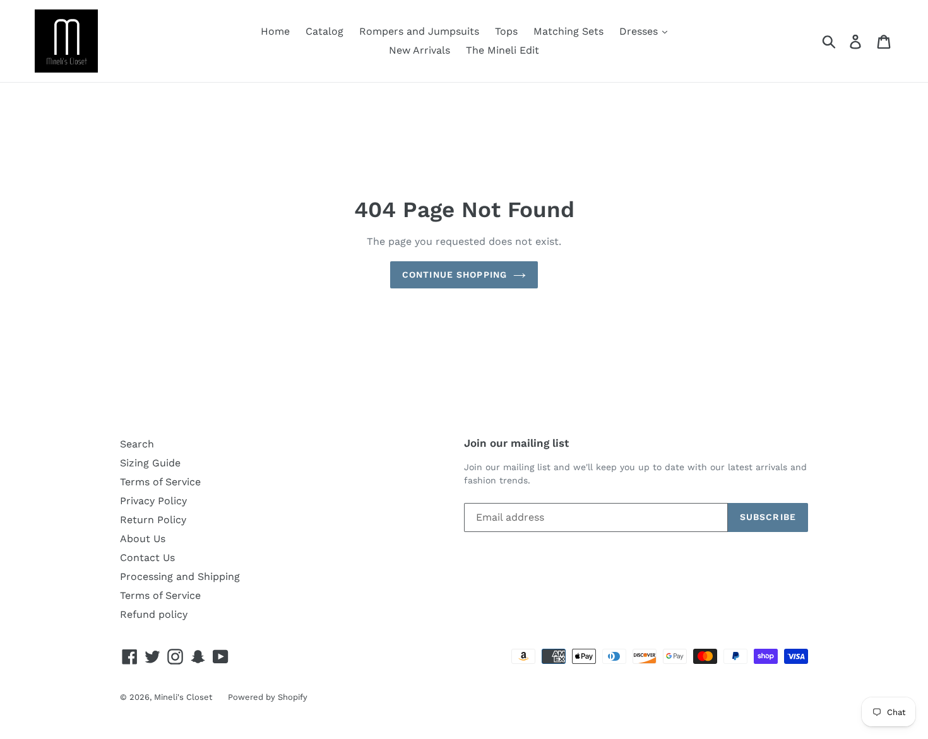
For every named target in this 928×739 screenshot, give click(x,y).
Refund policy (153, 614)
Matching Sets (568, 31)
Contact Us (147, 558)
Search (137, 444)
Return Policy (153, 520)
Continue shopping (454, 274)
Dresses (640, 31)
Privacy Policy (153, 501)
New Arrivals (419, 50)
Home (275, 31)
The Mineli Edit (502, 50)
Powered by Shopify (267, 697)
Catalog (324, 31)
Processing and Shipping (180, 576)
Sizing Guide (150, 463)
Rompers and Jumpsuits (419, 31)
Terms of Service (160, 482)
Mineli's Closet (183, 697)
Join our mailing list (516, 443)
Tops (506, 31)
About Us (142, 539)
